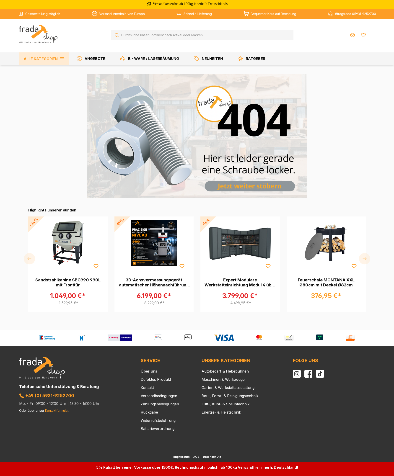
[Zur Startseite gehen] (38, 34)
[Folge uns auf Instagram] (297, 374)
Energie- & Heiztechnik (221, 412)
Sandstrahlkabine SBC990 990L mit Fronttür (68, 282)
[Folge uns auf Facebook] (308, 374)
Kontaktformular (56, 410)
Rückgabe (149, 412)
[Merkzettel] (363, 35)
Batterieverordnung (157, 428)
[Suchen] (116, 35)
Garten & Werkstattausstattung (228, 387)
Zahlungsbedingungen (160, 404)
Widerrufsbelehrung (158, 420)
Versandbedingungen (159, 396)
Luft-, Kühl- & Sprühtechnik (225, 404)
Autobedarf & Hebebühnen (225, 371)
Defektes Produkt (156, 379)
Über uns (149, 371)
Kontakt (147, 387)
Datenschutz (212, 456)
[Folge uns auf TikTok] (320, 374)
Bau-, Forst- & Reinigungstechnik (230, 396)
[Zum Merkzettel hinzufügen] (95, 265)
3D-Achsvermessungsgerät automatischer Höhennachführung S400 (154, 283)
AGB (196, 456)
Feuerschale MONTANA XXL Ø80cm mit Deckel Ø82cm (326, 282)
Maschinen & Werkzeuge (223, 379)
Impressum (181, 456)
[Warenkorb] (372, 33)
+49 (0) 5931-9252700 (49, 395)
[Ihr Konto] (352, 35)
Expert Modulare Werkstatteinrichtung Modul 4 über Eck (240, 283)
